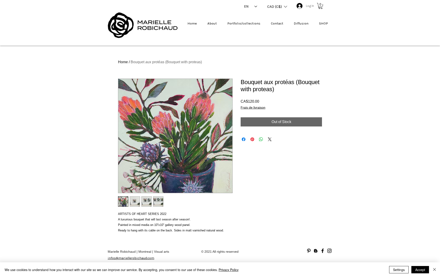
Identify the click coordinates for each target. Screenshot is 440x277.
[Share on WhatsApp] (261, 139)
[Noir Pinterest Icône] (309, 251)
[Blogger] (316, 251)
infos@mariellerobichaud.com (131, 258)
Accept (420, 269)
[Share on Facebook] (243, 139)
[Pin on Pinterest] (252, 139)
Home (123, 62)
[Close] (434, 269)
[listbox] (277, 7)
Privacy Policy (229, 269)
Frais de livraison (253, 107)
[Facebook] (322, 251)
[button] (277, 7)
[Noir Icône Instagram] (329, 251)
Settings (399, 269)
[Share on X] (269, 139)
